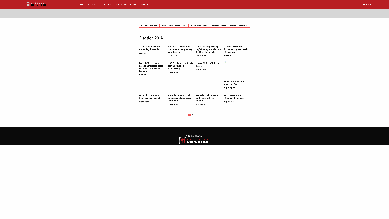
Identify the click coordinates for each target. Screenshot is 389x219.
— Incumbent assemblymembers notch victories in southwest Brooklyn (151, 67)
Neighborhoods (94, 4)
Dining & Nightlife (175, 26)
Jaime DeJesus (229, 88)
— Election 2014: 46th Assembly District (234, 82)
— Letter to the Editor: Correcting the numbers (150, 48)
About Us (133, 4)
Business (164, 26)
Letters (142, 53)
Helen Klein (172, 56)
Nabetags (107, 4)
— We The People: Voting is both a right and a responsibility (180, 66)
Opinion (205, 26)
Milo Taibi (228, 56)
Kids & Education (195, 26)
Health (185, 26)
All (141, 26)
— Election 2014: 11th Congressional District (149, 96)
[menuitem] (82, 4)
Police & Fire (215, 26)
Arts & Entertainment (151, 26)
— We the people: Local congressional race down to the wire (179, 98)
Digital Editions (120, 4)
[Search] (372, 4)
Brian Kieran (201, 56)
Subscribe (145, 4)
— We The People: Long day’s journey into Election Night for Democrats (208, 49)
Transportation (243, 26)
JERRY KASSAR (201, 70)
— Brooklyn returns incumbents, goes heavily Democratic (236, 49)
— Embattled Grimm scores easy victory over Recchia (180, 49)
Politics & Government (228, 26)
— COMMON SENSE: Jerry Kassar (207, 64)
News (82, 4)
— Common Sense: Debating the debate (234, 96)
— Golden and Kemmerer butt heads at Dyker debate (207, 98)
